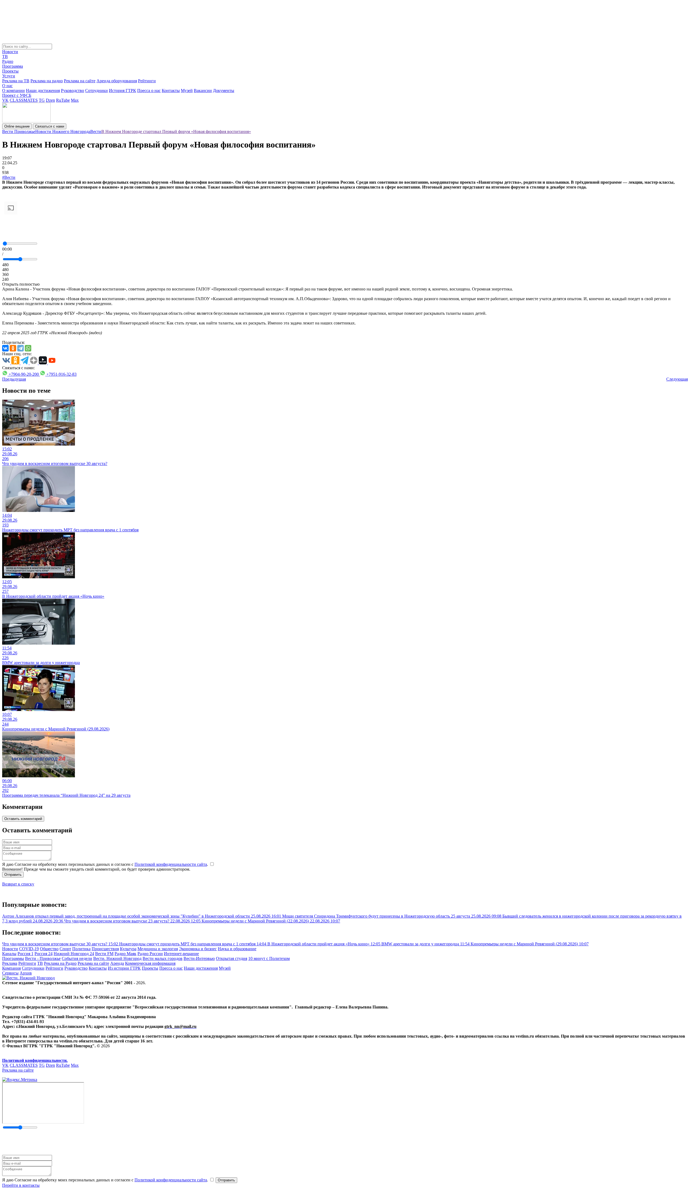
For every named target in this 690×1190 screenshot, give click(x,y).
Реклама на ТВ (15, 80)
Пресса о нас (149, 90)
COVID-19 (29, 948)
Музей (187, 90)
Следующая (677, 379)
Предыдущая (14, 379)
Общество (49, 948)
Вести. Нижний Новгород (117, 958)
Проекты (10, 71)
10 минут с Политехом (269, 958)
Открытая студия (231, 958)
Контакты (171, 90)
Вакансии (203, 90)
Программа (12, 66)
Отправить (13, 875)
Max (75, 100)
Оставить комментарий (23, 819)
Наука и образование (237, 948)
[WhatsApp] (28, 348)
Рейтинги (147, 80)
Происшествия (105, 948)
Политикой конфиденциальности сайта (170, 864)
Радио (7, 61)
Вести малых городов (162, 958)
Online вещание (17, 126)
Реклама (9, 963)
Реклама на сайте (79, 80)
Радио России (150, 953)
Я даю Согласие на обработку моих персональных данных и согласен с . (105, 864)
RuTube (63, 100)
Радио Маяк (125, 953)
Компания (11, 968)
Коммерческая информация (150, 963)
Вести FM (104, 953)
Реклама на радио (46, 80)
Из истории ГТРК (124, 968)
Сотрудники (96, 90)
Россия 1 (25, 953)
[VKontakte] (5, 348)
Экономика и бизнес (198, 948)
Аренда (117, 963)
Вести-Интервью (199, 958)
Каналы (9, 953)
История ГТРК (122, 90)
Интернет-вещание (181, 953)
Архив (26, 973)
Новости (10, 51)
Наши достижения (43, 90)
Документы (223, 90)
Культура (128, 948)
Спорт (65, 948)
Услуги (8, 76)
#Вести (8, 177)
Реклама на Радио (60, 963)
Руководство (72, 90)
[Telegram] (20, 348)
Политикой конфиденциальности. (35, 1060)
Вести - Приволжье (43, 958)
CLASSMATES (24, 100)
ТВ (5, 56)
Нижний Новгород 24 (74, 953)
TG (42, 100)
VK (5, 100)
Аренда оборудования (116, 80)
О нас (7, 85)
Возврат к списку (18, 884)
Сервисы (10, 973)
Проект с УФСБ (16, 95)
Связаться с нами (49, 126)
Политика (81, 948)
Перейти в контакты (21, 1185)
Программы (13, 958)
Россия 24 (43, 953)
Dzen (50, 100)
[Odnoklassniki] (13, 348)
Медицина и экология (157, 948)
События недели (77, 958)
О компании (13, 90)
